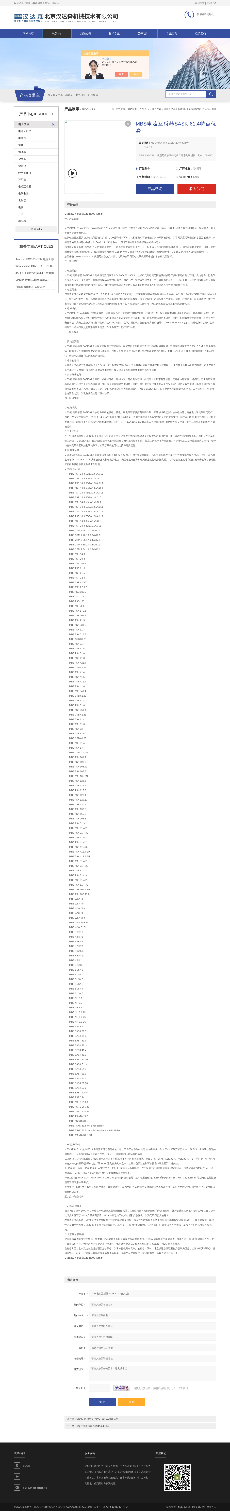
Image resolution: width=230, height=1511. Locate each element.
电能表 (22, 138)
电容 (20, 207)
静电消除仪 (24, 172)
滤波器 (22, 151)
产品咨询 (154, 189)
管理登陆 (211, 1506)
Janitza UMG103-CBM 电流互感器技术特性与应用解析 (36, 259)
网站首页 (28, 33)
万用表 (22, 179)
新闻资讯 (85, 33)
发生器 (22, 200)
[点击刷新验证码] (121, 1388)
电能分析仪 (24, 131)
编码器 (22, 221)
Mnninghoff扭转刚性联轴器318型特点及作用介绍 (36, 280)
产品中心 (57, 33)
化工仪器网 (184, 1506)
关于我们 (143, 33)
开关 (20, 214)
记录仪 (22, 165)
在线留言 (200, 3)
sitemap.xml (198, 1506)
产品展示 (144, 109)
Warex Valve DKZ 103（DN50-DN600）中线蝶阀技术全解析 (36, 266)
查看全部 (36, 229)
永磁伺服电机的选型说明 (30, 286)
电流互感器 (24, 186)
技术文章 (114, 33)
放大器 (22, 158)
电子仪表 (23, 124)
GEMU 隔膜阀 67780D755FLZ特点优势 (97, 1418)
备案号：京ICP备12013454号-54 (111, 1506)
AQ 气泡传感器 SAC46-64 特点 (92, 1426)
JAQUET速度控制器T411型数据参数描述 (36, 273)
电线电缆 (23, 193)
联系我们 (211, 3)
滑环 (20, 145)
